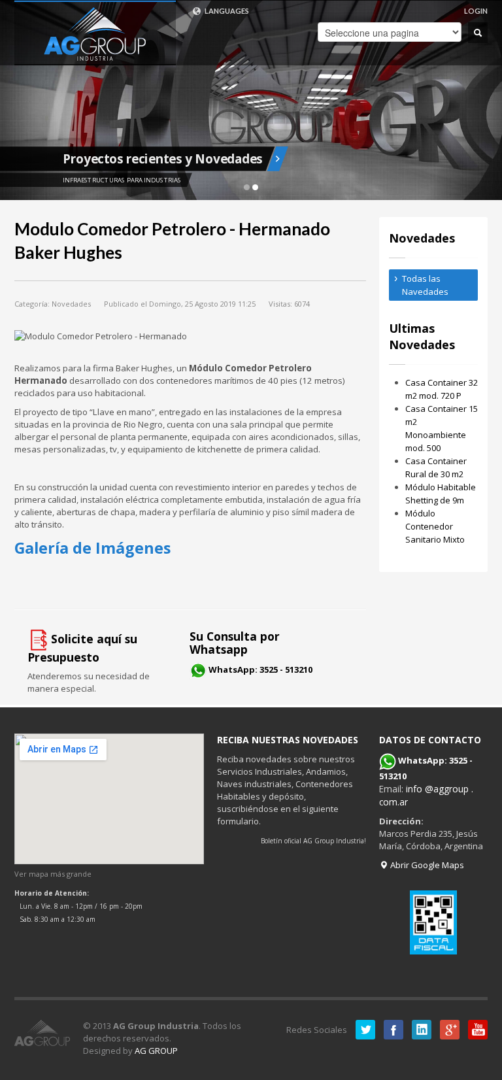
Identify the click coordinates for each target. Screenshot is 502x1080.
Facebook (393, 1029)
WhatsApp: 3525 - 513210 (260, 669)
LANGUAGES (226, 11)
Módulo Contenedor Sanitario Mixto (435, 526)
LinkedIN (421, 1029)
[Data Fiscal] (433, 922)
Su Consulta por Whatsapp (235, 642)
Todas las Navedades (425, 285)
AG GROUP (156, 1050)
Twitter (365, 1029)
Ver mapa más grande (53, 874)
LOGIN (476, 11)
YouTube (478, 1029)
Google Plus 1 (450, 1029)
